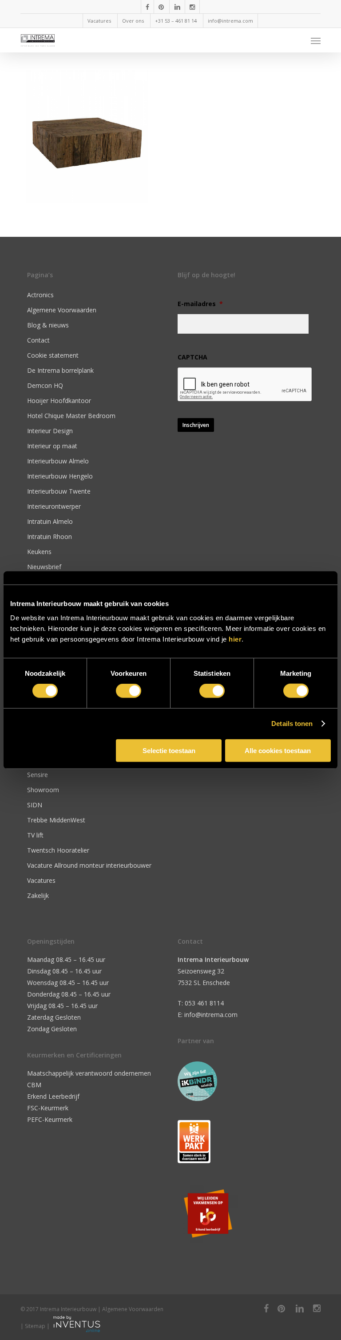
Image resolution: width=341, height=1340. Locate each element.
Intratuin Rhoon (49, 536)
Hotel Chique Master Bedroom (71, 415)
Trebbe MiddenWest (56, 820)
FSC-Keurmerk (47, 1108)
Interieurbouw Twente (59, 491)
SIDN (34, 805)
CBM (34, 1085)
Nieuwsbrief (44, 566)
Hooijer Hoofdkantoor (59, 400)
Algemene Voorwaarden (61, 310)
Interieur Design (50, 431)
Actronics (40, 295)
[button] (316, 40)
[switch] (128, 691)
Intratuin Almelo (50, 521)
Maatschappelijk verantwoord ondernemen (89, 1073)
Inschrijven (195, 425)
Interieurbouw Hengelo (60, 476)
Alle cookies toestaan (278, 750)
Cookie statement (53, 355)
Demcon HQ (45, 385)
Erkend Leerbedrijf (53, 1096)
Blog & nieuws (48, 325)
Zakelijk (38, 895)
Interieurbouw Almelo (58, 461)
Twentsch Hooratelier (58, 850)
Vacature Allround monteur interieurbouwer (89, 865)
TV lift (35, 835)
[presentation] (245, 384)
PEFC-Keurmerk (49, 1119)
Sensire (37, 774)
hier (235, 638)
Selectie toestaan (169, 750)
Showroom (43, 790)
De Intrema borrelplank (60, 370)
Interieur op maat (52, 446)
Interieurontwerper (54, 506)
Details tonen (292, 723)
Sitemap (35, 1326)
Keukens (39, 551)
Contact (38, 340)
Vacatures (41, 880)
